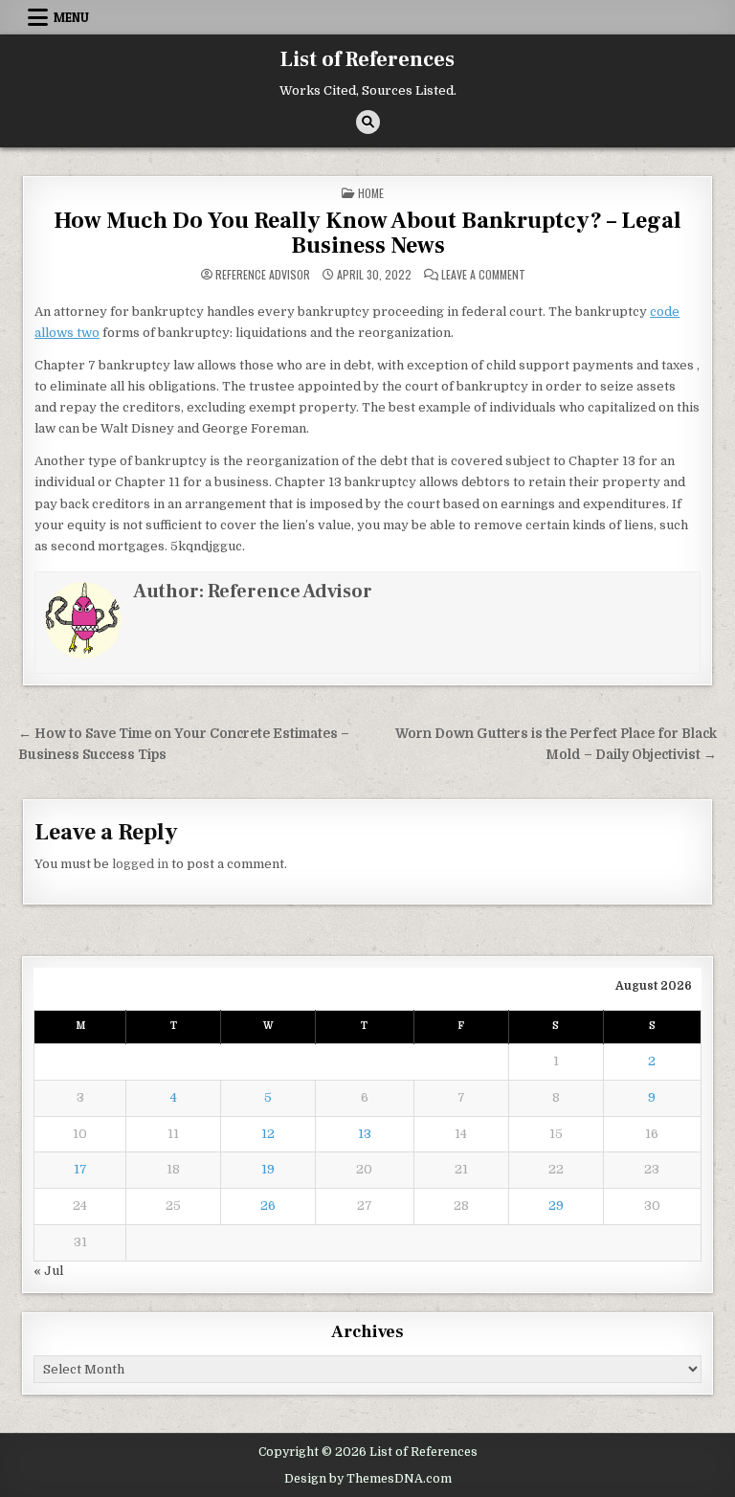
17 (80, 1169)
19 (268, 1169)
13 (364, 1134)
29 (556, 1205)
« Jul (48, 1270)
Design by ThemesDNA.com (368, 1479)
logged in (140, 864)
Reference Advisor (262, 274)
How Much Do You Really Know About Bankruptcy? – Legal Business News (367, 233)
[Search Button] (368, 122)
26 (268, 1205)
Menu (71, 17)
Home (371, 193)
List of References (367, 59)
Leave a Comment (483, 274)
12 (268, 1134)
